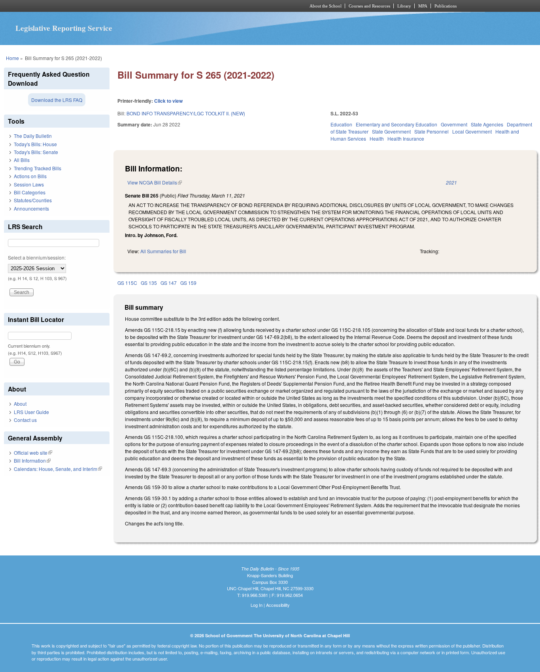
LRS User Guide (31, 411)
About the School (326, 6)
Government (454, 124)
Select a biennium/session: (37, 257)
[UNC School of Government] (165, 6)
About (20, 403)
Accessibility (278, 605)
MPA (422, 6)
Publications (445, 6)
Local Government (472, 131)
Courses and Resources (369, 6)
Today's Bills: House (35, 144)
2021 (451, 182)
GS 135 (149, 282)
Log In (256, 605)
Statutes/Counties (33, 200)
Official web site (33, 452)
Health (377, 138)
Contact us (25, 419)
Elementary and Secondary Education (396, 124)
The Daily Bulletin (33, 135)
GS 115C (127, 282)
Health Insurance (405, 138)
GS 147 (168, 282)
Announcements (31, 208)
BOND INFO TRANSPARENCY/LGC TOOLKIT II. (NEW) (186, 113)
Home (12, 58)
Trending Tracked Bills (37, 168)
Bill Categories (29, 192)
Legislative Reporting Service (63, 28)
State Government (391, 131)
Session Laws (29, 184)
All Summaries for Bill (163, 251)
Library (404, 6)
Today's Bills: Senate (36, 152)
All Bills (22, 159)
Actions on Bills (30, 176)
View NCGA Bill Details (154, 182)
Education (341, 124)
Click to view (168, 100)
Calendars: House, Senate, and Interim (58, 468)
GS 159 (188, 282)
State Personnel (431, 131)
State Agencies (487, 124)
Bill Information (32, 460)
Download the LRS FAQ (56, 99)
